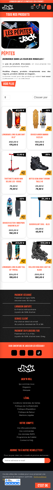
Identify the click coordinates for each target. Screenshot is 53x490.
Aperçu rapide (21, 119)
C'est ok (43, 485)
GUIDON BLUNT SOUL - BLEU (39, 224)
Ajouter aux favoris (11, 119)
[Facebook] (14, 353)
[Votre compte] (49, 7)
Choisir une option (16, 125)
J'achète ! (42, 125)
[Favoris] (37, 7)
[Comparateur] (32, 7)
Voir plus (8, 84)
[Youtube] (30, 353)
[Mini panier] (43, 7)
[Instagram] (22, 353)
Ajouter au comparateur (6, 119)
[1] (47, 460)
